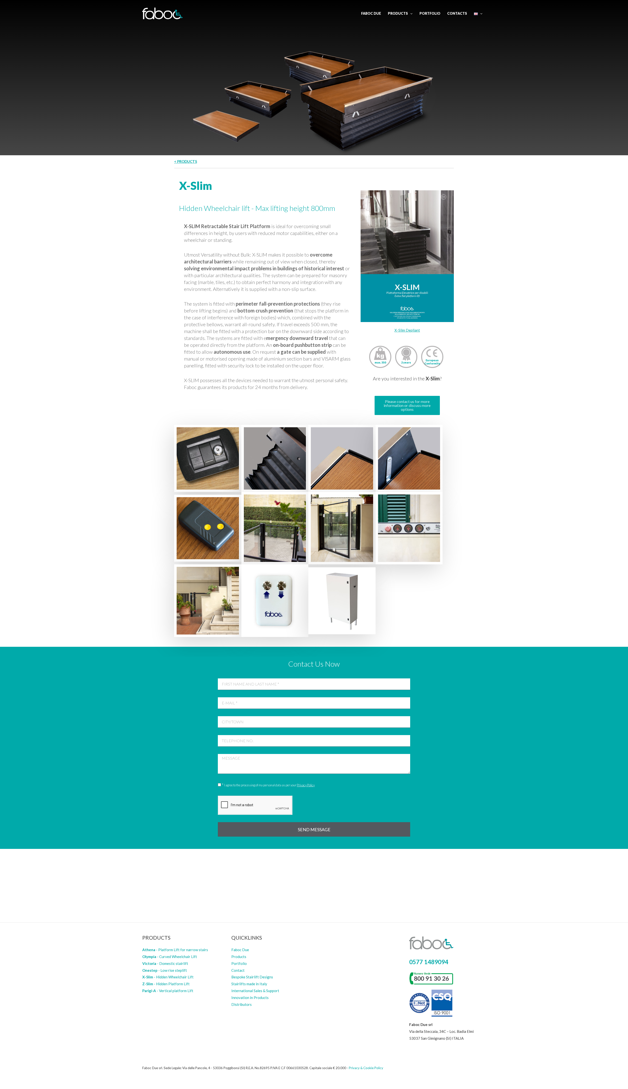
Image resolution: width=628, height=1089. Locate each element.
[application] (410, 13)
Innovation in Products (250, 997)
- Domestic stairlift (165, 963)
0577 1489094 (428, 961)
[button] (407, 405)
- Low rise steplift (164, 970)
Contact (238, 970)
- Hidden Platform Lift (166, 984)
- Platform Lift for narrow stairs (175, 949)
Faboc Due (371, 13)
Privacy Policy (306, 785)
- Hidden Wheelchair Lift (168, 977)
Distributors (241, 1004)
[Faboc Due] (162, 13)
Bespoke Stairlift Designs (252, 977)
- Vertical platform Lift (167, 990)
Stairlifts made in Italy (249, 984)
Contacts (457, 13)
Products (398, 13)
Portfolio (429, 13)
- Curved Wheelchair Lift (169, 956)
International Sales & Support (255, 990)
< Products (185, 161)
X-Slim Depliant (407, 330)
